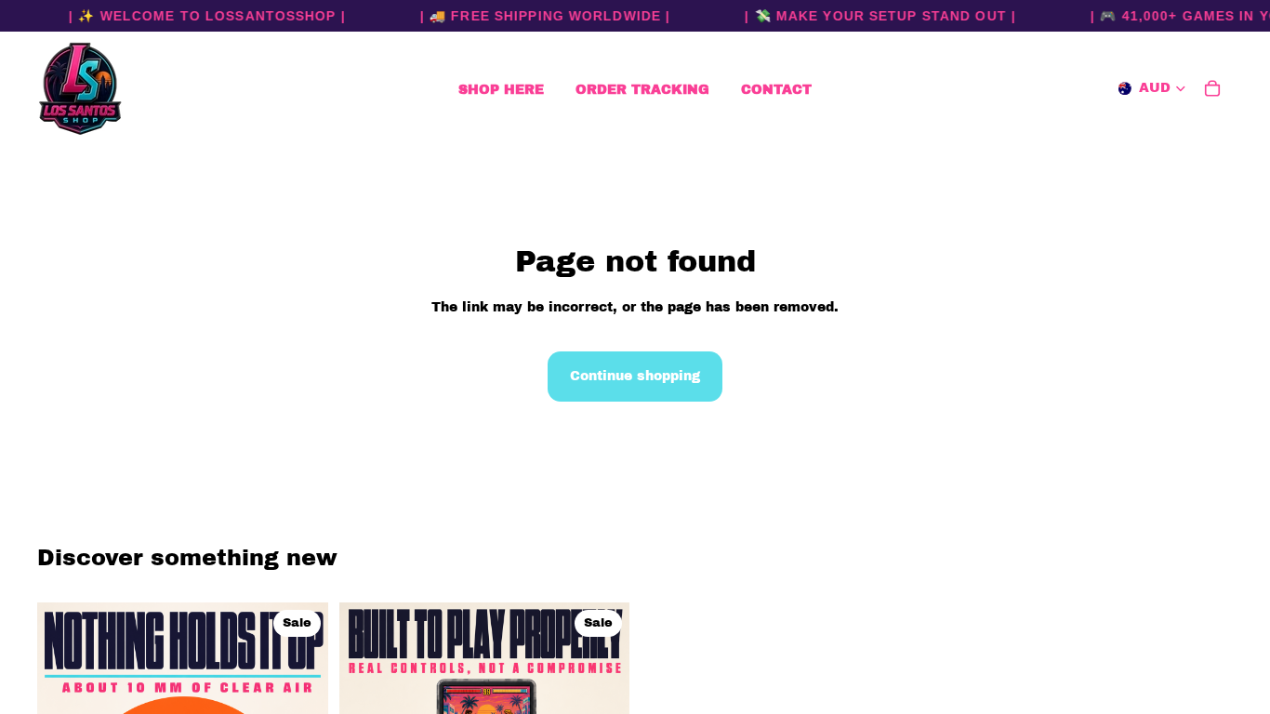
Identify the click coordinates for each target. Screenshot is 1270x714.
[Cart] (1212, 88)
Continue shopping (635, 376)
